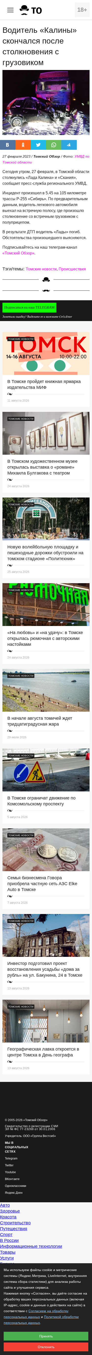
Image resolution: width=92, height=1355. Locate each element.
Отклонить (46, 1347)
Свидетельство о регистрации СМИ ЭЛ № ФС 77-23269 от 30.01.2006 (31, 1128)
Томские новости (41, 269)
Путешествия (13, 1228)
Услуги (7, 1258)
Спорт (6, 1234)
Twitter (9, 1165)
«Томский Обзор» (18, 253)
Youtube (10, 1172)
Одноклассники (15, 1186)
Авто (5, 1205)
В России (9, 1240)
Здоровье (10, 1211)
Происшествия (72, 269)
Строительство (15, 1222)
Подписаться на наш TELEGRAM (29, 307)
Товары (7, 1252)
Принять (46, 1336)
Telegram (11, 1158)
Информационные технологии (31, 1246)
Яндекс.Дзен (14, 1192)
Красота (8, 1217)
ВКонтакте (12, 1179)
